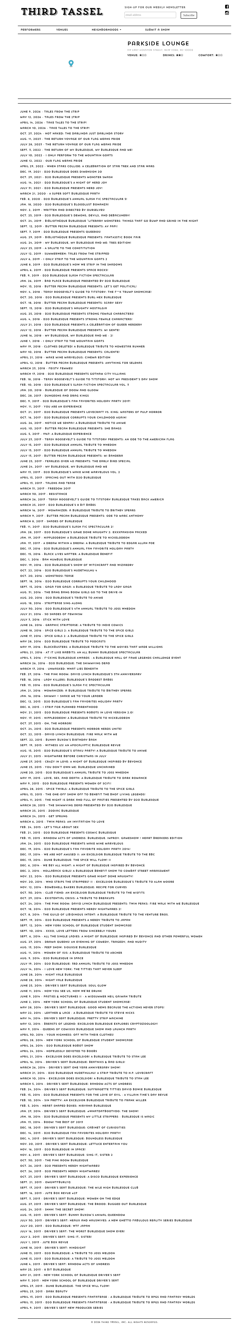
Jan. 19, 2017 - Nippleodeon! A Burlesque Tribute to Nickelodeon (75, 538)
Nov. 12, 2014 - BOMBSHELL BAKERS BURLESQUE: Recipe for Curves (73, 887)
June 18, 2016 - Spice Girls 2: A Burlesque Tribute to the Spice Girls (77, 630)
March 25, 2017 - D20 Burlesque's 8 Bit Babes (58, 505)
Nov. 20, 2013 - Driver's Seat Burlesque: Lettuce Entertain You (73, 1144)
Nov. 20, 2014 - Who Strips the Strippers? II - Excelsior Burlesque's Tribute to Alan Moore (97, 882)
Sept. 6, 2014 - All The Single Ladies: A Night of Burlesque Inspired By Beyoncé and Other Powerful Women (111, 936)
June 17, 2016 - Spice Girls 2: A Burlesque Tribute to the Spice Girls (76, 636)
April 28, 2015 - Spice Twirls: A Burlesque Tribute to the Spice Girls (77, 789)
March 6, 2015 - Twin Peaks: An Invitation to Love (62, 822)
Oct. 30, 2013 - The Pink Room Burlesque (54, 1160)
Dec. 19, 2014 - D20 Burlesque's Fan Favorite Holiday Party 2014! (75, 849)
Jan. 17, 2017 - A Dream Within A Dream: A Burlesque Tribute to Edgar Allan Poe (87, 543)
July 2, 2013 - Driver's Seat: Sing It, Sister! (56, 1237)
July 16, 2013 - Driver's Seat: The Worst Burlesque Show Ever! (72, 1231)
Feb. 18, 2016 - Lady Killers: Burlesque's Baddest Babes (66, 680)
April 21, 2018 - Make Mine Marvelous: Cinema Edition (65, 357)
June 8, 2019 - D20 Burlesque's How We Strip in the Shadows (71, 264)
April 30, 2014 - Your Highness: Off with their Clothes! (67, 1035)
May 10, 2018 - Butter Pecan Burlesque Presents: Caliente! (70, 352)
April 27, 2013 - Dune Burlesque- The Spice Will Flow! (65, 1286)
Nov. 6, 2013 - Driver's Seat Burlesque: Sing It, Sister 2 (66, 1155)
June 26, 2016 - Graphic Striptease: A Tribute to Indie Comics (71, 625)
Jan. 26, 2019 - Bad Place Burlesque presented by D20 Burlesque (75, 281)
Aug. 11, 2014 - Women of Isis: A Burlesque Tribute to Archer (71, 953)
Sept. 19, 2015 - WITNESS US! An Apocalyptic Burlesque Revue (70, 745)
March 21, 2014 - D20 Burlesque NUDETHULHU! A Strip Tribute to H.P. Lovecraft (86, 1073)
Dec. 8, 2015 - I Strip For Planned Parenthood (59, 707)
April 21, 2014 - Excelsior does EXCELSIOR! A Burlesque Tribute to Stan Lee (83, 1056)
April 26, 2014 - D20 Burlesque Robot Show (56, 1046)
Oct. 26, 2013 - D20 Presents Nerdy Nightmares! (60, 1166)
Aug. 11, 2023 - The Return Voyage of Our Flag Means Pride (70, 139)
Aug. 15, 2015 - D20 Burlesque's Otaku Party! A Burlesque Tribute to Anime (83, 751)
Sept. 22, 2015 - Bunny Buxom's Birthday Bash (58, 740)
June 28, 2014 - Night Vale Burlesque (51, 975)
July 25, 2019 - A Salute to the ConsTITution (57, 248)
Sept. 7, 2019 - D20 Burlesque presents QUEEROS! (60, 232)
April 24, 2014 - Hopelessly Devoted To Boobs (58, 1051)
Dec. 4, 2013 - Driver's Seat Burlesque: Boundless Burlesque (71, 1138)
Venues (62, 30)
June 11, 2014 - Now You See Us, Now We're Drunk (61, 991)
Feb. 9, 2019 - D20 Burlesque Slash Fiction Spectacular (67, 275)
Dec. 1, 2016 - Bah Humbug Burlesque (51, 559)
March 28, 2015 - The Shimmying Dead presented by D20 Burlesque (76, 805)
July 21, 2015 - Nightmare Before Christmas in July (63, 756)
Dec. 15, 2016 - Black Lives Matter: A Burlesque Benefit (66, 554)
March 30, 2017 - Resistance (43, 494)
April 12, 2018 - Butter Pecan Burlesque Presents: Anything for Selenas (81, 363)
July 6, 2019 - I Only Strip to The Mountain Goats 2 (63, 259)
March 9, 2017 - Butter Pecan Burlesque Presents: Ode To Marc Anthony (81, 516)
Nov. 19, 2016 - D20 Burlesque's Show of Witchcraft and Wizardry (76, 565)
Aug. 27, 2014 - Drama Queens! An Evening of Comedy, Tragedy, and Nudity (83, 942)
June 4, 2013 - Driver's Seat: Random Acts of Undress (65, 1264)
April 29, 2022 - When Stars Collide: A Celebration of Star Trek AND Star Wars (87, 166)
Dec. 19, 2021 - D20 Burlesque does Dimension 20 (61, 172)
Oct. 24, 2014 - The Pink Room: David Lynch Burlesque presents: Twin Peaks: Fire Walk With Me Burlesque (109, 904)
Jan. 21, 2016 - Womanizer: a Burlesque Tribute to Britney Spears (75, 690)
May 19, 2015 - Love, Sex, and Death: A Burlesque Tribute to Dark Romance (83, 778)
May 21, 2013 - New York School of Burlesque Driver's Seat (70, 1275)
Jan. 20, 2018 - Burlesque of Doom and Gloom (59, 390)
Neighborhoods (105, 30)
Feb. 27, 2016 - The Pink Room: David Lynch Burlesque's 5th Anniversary (80, 674)
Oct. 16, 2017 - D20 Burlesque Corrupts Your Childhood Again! (73, 417)
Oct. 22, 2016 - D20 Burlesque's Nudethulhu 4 (58, 570)
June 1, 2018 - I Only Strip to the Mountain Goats (62, 341)
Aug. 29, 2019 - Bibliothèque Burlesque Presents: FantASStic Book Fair (80, 237)
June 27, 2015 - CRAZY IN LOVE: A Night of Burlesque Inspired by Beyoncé (81, 761)
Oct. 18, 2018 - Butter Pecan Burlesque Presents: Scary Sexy (71, 303)
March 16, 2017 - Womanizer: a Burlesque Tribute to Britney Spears (77, 510)
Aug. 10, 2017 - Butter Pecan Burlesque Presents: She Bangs (70, 428)
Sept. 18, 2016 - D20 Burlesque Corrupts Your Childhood (68, 581)
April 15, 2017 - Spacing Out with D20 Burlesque (60, 477)
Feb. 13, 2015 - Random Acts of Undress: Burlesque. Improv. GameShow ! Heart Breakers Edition (101, 838)
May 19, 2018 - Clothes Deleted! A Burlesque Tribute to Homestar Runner (82, 346)
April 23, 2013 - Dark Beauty (43, 1291)
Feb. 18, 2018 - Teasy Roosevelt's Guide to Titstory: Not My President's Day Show (89, 379)
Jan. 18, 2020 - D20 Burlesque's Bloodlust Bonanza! (64, 204)
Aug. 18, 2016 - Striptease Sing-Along (51, 603)
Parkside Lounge (158, 44)
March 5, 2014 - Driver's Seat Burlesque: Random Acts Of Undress (76, 1084)
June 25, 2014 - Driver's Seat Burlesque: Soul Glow (63, 985)
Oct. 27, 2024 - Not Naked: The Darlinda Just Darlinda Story (72, 133)
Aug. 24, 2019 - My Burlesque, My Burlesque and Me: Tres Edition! (75, 243)
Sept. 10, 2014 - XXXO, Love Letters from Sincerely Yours (68, 931)
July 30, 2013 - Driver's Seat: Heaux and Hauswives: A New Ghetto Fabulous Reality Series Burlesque (106, 1220)
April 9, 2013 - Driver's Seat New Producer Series (61, 1308)
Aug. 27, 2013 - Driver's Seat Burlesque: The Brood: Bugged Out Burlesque (83, 1204)
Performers (30, 30)
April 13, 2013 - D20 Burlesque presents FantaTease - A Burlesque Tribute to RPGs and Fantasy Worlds (107, 1297)
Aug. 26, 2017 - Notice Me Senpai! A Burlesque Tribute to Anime (73, 423)
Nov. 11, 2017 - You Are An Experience (51, 406)
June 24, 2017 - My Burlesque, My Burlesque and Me (63, 467)
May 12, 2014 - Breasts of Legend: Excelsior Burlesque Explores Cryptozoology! (89, 1024)
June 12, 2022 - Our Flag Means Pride (51, 161)
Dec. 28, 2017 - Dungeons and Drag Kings (54, 396)
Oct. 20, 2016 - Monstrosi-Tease (47, 576)
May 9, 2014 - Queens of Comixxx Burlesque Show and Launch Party (78, 1029)
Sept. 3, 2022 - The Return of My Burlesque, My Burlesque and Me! (76, 150)
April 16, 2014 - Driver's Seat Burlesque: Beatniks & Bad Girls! (72, 1062)
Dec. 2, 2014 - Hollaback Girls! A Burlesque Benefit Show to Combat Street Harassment (95, 871)
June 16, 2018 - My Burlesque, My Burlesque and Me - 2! (66, 335)
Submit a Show (157, 30)
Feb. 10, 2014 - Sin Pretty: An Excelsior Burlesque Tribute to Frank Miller (83, 1100)
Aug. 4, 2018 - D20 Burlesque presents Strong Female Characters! (76, 319)
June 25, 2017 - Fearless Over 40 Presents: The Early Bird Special (75, 461)
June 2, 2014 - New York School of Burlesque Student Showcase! (75, 1002)
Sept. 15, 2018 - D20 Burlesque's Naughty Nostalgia (63, 308)
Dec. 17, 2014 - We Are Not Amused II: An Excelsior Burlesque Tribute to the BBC (87, 854)
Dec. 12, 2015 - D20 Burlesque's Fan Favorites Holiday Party (71, 701)
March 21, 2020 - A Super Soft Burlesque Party (60, 193)
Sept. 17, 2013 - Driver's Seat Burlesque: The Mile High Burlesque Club (79, 1188)
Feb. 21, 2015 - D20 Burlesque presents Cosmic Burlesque (68, 833)
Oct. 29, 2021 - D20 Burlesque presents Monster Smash (66, 177)
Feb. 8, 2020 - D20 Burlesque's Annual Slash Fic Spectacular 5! (73, 199)
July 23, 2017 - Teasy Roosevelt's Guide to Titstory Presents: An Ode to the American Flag (97, 439)
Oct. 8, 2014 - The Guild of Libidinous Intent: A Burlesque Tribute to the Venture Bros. (94, 914)
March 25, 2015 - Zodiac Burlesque (49, 811)
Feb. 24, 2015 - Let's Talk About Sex (49, 827)
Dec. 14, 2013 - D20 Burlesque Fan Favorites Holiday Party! (70, 1133)
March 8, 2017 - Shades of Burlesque (51, 521)
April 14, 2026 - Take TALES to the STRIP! (53, 122)
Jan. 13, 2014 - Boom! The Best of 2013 (51, 1122)
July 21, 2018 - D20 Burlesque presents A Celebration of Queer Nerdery (81, 325)
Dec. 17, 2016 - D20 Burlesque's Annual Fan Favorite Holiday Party (77, 548)
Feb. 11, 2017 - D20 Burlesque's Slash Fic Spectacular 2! (67, 527)
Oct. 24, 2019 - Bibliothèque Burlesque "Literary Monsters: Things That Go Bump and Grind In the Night (109, 221)
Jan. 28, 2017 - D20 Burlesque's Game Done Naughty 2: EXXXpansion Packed (83, 532)
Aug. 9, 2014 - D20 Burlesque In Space (51, 958)
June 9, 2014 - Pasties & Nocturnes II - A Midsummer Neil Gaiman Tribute (80, 996)
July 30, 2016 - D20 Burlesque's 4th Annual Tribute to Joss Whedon (77, 609)
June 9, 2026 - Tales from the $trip (49, 112)
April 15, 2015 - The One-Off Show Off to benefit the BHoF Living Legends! (82, 794)
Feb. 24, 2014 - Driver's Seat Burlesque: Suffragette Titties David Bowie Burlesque (91, 1089)
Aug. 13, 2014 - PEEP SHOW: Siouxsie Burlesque (58, 947)
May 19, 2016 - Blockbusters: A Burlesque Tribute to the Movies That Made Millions (91, 647)
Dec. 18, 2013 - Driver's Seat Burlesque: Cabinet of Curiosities (72, 1127)
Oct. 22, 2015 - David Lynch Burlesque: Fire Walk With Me (68, 734)
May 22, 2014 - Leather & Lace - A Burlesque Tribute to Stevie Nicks (77, 1013)
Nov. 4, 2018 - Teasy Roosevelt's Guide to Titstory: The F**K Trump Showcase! (86, 292)
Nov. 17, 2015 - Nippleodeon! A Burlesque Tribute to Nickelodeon (75, 718)
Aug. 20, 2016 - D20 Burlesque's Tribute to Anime (61, 598)
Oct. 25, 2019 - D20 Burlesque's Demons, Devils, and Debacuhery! (75, 215)
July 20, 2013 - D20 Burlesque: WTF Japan (55, 1226)
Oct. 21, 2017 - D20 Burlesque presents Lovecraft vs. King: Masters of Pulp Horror (91, 412)
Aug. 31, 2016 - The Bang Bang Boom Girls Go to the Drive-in (71, 592)
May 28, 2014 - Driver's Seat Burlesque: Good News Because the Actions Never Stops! (92, 1007)
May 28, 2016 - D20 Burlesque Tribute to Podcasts (63, 641)
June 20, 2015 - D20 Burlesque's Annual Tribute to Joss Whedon (74, 772)
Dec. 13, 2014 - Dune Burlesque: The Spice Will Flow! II (65, 860)
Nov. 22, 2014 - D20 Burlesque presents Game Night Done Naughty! (76, 876)
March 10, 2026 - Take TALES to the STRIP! (55, 128)
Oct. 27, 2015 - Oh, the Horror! (46, 723)
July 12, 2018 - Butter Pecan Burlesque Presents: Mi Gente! (70, 330)
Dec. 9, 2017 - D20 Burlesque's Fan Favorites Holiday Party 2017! (75, 401)
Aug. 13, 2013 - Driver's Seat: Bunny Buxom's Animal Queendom (72, 1215)
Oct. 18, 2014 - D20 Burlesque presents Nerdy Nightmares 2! (70, 909)
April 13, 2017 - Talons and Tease (47, 483)
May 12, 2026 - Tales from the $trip (50, 117)
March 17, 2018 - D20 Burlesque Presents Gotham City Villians (73, 374)
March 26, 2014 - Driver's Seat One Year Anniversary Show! (70, 1067)
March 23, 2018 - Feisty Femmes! (46, 368)
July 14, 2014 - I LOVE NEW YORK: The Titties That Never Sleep (71, 969)
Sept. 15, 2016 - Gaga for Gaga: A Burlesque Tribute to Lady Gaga (76, 587)
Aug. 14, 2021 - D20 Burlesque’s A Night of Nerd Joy (63, 183)
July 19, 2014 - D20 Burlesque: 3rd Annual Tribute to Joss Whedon (76, 964)
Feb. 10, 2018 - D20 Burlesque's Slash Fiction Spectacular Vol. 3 (74, 385)
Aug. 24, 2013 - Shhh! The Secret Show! (52, 1209)
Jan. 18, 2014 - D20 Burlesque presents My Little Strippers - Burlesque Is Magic (87, 1117)
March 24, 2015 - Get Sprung (43, 816)
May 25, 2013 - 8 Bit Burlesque (45, 1269)
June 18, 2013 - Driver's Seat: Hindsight (53, 1248)
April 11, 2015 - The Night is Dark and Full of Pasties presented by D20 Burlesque (89, 800)
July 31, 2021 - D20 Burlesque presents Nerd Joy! (61, 188)
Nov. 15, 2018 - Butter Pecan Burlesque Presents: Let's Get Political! (78, 286)
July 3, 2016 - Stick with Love (44, 619)
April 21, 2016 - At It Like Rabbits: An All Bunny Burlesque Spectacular (80, 652)
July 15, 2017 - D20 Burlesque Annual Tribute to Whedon (68, 445)
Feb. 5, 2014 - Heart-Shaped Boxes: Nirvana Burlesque (65, 1106)
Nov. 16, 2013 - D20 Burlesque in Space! (53, 1149)
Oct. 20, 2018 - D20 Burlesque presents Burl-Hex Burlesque (70, 297)
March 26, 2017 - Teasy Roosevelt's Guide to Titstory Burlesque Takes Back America (92, 499)
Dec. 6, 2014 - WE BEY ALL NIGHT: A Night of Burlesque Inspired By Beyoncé (82, 865)
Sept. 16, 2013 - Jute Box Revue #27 (48, 1193)
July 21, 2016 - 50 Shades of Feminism (51, 614)
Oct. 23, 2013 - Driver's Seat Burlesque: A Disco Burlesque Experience (79, 1177)
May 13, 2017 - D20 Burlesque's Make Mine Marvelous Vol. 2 (70, 472)
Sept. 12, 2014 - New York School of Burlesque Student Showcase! (76, 925)
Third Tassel (62, 12)
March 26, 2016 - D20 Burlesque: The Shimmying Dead (65, 663)
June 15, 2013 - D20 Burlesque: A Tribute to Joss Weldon (67, 1253)
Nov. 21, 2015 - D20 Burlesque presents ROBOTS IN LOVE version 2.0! (76, 712)
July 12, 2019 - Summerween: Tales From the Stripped (64, 254)
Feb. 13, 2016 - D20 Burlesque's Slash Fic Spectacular (65, 685)
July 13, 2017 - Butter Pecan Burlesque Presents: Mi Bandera (71, 456)
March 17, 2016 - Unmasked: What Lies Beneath (59, 669)
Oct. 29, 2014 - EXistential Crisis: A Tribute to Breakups (67, 898)
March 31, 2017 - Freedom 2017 (45, 488)
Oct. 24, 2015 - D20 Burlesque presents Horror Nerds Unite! (71, 729)
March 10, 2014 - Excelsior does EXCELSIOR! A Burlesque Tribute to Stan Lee (84, 1078)
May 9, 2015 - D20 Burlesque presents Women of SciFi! (65, 783)
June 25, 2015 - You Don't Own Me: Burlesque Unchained (67, 767)
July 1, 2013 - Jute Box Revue (44, 1242)
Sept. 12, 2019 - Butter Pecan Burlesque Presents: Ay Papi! (69, 226)
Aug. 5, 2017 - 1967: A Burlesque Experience (56, 434)
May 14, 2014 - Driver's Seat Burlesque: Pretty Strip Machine (71, 1018)
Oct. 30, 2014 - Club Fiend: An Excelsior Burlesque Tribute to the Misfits (82, 893)
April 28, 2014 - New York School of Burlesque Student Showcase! (76, 1040)
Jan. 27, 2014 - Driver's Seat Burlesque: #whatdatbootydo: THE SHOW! (79, 1111)
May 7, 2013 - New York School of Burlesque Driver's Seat (69, 1280)
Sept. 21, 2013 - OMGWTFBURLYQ (45, 1182)
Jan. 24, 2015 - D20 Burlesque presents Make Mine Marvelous (71, 843)
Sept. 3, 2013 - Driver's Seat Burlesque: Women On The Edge (70, 1198)
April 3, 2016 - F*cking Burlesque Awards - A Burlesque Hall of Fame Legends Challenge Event (100, 658)
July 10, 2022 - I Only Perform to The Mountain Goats (66, 155)
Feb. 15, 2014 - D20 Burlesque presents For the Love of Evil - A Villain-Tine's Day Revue (94, 1095)
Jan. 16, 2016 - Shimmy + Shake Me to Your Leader (61, 696)
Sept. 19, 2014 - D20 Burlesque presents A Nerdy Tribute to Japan (75, 920)
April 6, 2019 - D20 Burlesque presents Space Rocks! (64, 270)
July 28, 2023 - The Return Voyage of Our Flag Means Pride (70, 144)
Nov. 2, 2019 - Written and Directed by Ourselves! (62, 210)
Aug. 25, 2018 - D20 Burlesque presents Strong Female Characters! (77, 314)
